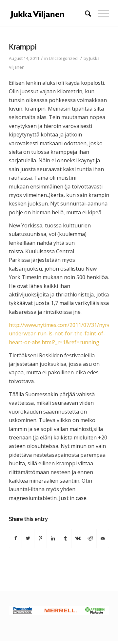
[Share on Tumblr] (65, 538)
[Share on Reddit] (90, 538)
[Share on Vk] (78, 538)
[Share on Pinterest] (40, 538)
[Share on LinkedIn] (53, 538)
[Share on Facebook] (15, 538)
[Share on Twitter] (28, 538)
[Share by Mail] (103, 538)
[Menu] (100, 13)
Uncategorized (63, 58)
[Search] (84, 13)
